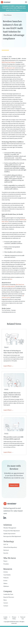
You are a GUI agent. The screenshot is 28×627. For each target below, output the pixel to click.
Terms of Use (22, 617)
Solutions (7, 525)
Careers (5, 603)
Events (5, 580)
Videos (5, 583)
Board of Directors (8, 597)
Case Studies (7, 575)
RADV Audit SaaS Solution (8, 62)
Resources (7, 569)
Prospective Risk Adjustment (11, 530)
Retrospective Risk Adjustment (12, 536)
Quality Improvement (9, 533)
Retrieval (6, 550)
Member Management (9, 528)
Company (7, 591)
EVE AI (5, 544)
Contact (5, 606)
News (5, 600)
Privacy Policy (14, 617)
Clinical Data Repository (10, 547)
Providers (6, 564)
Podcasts (6, 577)
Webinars (6, 586)
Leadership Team (8, 594)
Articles (5, 572)
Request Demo (14, 485)
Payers (5, 561)
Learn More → (8, 366)
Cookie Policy (5, 617)
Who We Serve (9, 558)
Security (5, 553)
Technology (8, 541)
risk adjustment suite (9, 68)
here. (10, 279)
